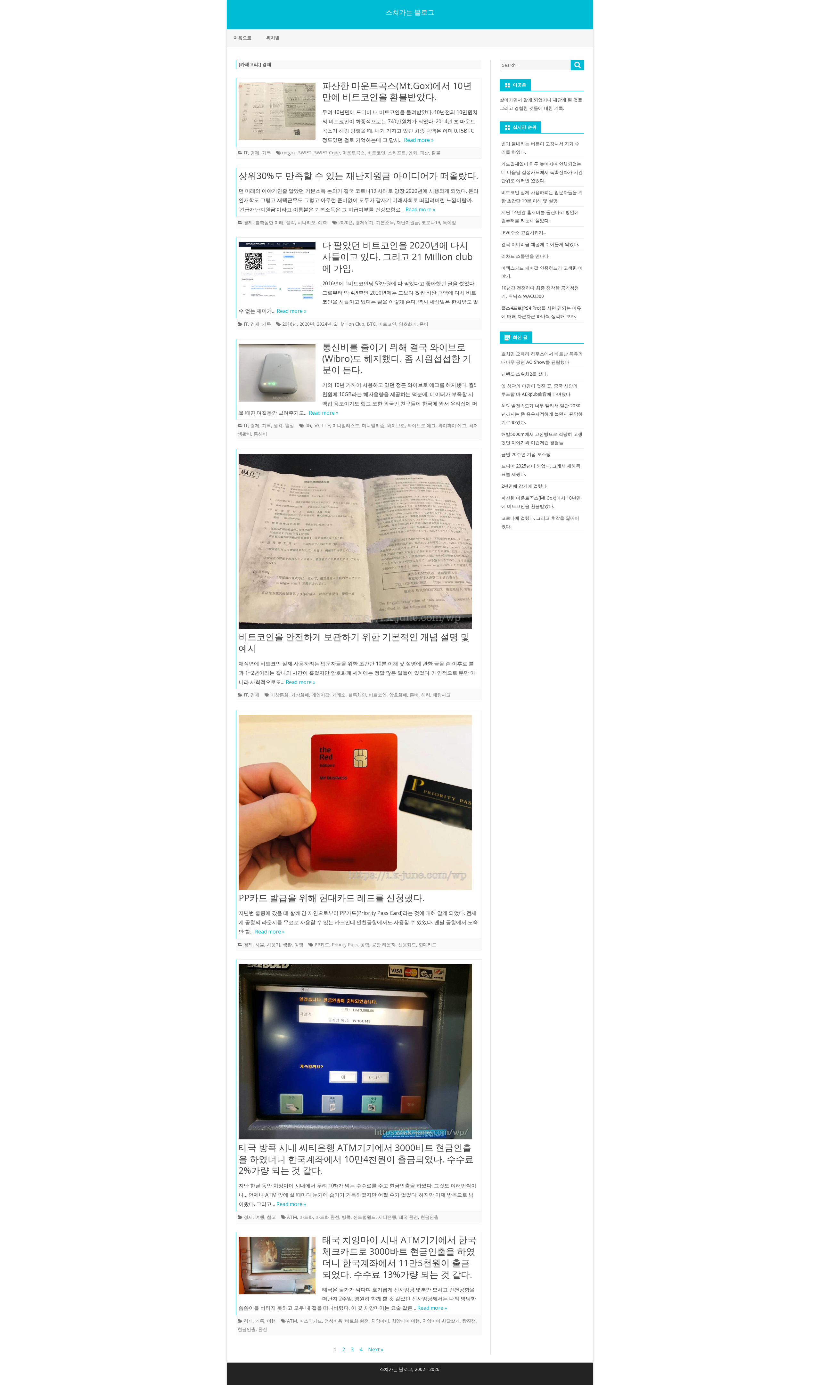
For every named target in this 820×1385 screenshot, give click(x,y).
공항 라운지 (384, 944)
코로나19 (431, 222)
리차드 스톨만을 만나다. (525, 256)
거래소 (339, 695)
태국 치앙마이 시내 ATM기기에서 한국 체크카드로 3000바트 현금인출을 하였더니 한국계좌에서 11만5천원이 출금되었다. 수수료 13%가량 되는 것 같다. (399, 1257)
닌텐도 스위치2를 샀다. (524, 374)
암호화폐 (408, 324)
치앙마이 (380, 1321)
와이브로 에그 (421, 425)
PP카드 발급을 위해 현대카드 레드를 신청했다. (331, 898)
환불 (435, 153)
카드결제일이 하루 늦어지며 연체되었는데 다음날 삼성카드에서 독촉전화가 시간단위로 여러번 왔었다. (542, 172)
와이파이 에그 (452, 425)
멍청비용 (333, 1321)
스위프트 (397, 153)
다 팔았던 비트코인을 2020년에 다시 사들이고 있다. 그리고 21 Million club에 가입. (397, 256)
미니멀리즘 (373, 425)
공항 (364, 944)
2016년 (289, 324)
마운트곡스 (353, 153)
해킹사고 (442, 695)
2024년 (324, 324)
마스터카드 (310, 1321)
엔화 (412, 153)
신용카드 (407, 944)
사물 (259, 944)
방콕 (346, 1217)
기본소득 (385, 222)
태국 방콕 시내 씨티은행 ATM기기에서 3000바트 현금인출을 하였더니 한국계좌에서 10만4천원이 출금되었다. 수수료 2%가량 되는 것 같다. (356, 1159)
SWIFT (305, 153)
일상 (289, 425)
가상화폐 (300, 695)
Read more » (419, 139)
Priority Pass (345, 944)
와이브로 (396, 425)
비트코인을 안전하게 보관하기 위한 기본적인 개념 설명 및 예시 (354, 642)
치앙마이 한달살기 (441, 1321)
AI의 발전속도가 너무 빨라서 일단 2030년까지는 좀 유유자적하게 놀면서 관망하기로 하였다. (542, 414)
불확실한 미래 (269, 222)
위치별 (273, 38)
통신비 (260, 434)
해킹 (425, 695)
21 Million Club (349, 324)
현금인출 (430, 1217)
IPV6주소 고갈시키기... (523, 232)
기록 (266, 153)
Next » (375, 1349)
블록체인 (357, 695)
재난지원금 (408, 222)
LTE (326, 425)
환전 (262, 1329)
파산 (424, 153)
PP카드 (322, 944)
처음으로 (242, 38)
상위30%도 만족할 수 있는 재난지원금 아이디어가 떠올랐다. (358, 175)
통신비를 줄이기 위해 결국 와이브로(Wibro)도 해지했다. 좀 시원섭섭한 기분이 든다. (397, 358)
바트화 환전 (327, 1217)
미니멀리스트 (345, 425)
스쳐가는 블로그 (410, 12)
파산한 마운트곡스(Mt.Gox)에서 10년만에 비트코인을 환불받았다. (397, 91)
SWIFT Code (327, 153)
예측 (322, 222)
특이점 (449, 222)
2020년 (345, 222)
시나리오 (307, 222)
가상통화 (280, 695)
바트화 (306, 1217)
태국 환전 (408, 1217)
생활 (287, 944)
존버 (423, 324)
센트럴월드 (364, 1217)
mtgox (289, 153)
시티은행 (387, 1217)
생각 (290, 222)
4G (308, 425)
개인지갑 (321, 695)
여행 (298, 944)
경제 (254, 153)
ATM (292, 1217)
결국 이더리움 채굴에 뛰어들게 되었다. (540, 244)
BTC (371, 324)
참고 (271, 1217)
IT (246, 153)
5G (316, 425)
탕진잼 (469, 1321)
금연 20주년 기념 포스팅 (526, 454)
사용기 (273, 944)
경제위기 (364, 222)
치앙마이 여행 (406, 1321)
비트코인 (376, 153)
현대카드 (428, 944)
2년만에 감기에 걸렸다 (524, 486)
